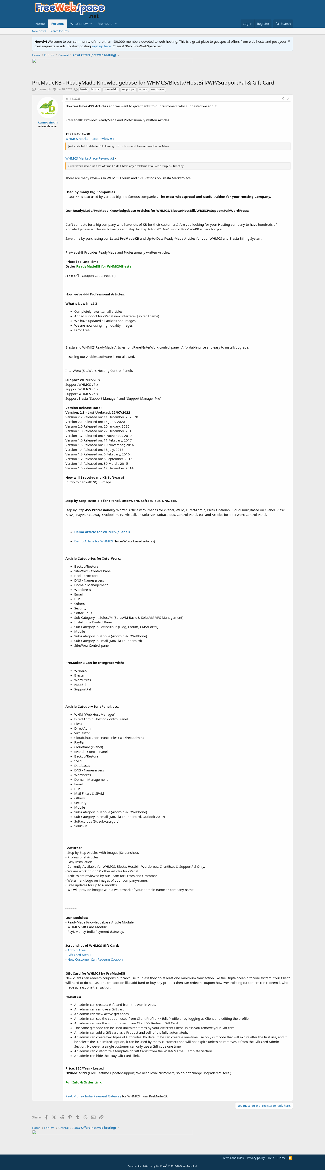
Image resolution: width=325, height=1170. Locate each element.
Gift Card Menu (79, 954)
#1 (289, 98)
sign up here (101, 46)
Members (105, 23)
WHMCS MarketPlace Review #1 (89, 138)
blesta (84, 89)
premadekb (111, 89)
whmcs (143, 89)
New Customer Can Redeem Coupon (95, 959)
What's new (79, 23)
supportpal (128, 89)
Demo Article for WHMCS (94, 541)
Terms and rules (233, 1158)
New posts (39, 31)
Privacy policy (256, 1158)
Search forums (59, 31)
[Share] (283, 98)
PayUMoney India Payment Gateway (93, 1096)
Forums (57, 23)
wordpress (157, 89)
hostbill (95, 89)
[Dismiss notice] (289, 41)
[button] (91, 23)
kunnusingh (43, 89)
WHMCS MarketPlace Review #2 (89, 158)
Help (271, 1158)
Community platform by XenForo (163, 1166)
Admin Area (76, 950)
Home (40, 23)
